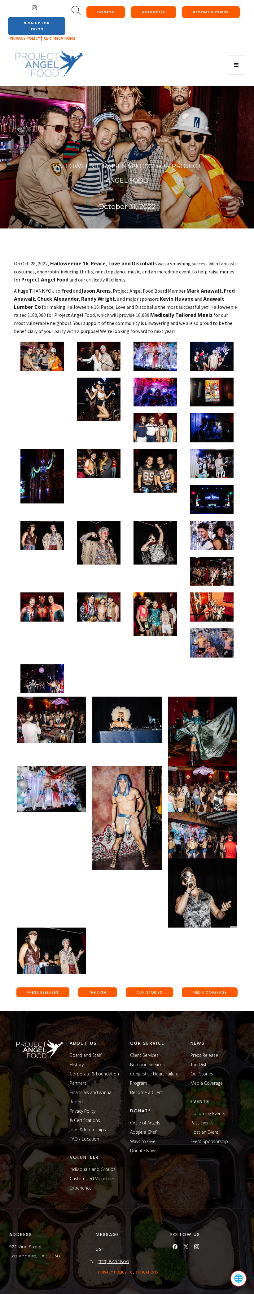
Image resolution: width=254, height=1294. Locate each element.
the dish (97, 992)
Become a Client (146, 1092)
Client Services (144, 1055)
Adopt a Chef (143, 1132)
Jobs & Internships (88, 1129)
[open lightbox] (42, 356)
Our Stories (201, 1074)
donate (105, 12)
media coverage (210, 992)
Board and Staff (85, 1055)
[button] (236, 65)
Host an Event (204, 1132)
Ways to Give (142, 1141)
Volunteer (153, 12)
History (77, 1064)
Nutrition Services (147, 1064)
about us (83, 1043)
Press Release (204, 1055)
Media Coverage (206, 1083)
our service (147, 1043)
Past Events (201, 1123)
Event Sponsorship (209, 1141)
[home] (49, 64)
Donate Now (142, 1151)
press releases (43, 992)
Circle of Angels (145, 1123)
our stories (149, 992)
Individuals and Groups (93, 1169)
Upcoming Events (207, 1113)
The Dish (199, 1064)
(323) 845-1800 (113, 1261)
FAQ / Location (84, 1139)
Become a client (211, 12)
